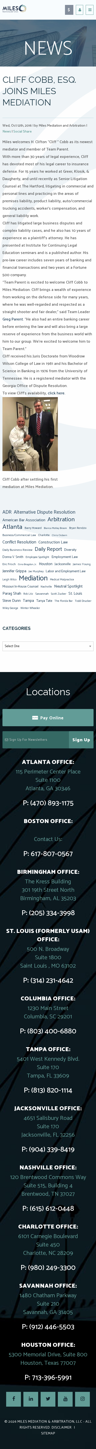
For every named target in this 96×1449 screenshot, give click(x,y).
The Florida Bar (63, 601)
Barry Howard (33, 528)
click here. (56, 393)
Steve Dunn (11, 601)
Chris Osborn (59, 535)
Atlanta (12, 527)
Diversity (70, 550)
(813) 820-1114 (51, 1090)
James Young (82, 564)
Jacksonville (63, 564)
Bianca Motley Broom (55, 528)
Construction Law (53, 542)
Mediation (33, 578)
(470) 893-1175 (52, 803)
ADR (7, 512)
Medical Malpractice (62, 579)
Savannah (42, 593)
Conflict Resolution (19, 542)
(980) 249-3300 (52, 1268)
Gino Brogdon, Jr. (27, 564)
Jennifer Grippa (14, 571)
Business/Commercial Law (19, 535)
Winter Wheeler (30, 608)
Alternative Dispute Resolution (44, 512)
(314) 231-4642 (52, 981)
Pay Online (52, 718)
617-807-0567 (52, 854)
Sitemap (48, 1433)
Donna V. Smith (12, 557)
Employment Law (64, 557)
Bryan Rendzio (77, 528)
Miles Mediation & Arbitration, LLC (49, 1422)
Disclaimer (62, 1428)
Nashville (46, 587)
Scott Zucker (58, 593)
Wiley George (10, 608)
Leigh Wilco (9, 579)
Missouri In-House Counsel (20, 586)
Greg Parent (12, 319)
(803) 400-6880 (51, 1031)
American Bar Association (23, 520)
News (6, 132)
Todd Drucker (83, 601)
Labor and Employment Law (66, 571)
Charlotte (44, 535)
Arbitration (61, 519)
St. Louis (75, 593)
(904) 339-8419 (52, 1150)
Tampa (28, 601)
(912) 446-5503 (51, 1327)
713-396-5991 (52, 1378)
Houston (45, 564)
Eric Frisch (9, 564)
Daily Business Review (17, 550)
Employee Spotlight (37, 557)
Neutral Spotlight (68, 586)
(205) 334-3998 (52, 913)
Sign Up (81, 740)
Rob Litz (28, 594)
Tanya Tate (44, 601)
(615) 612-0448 (52, 1209)
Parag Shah (11, 593)
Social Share (22, 132)
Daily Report (48, 549)
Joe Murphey (36, 571)
